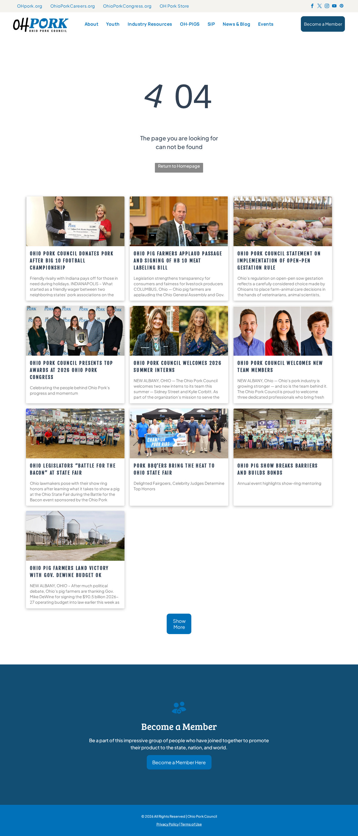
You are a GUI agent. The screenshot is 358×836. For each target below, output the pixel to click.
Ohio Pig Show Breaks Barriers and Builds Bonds (277, 469)
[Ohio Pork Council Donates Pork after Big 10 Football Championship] (75, 221)
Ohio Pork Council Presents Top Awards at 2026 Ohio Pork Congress (71, 370)
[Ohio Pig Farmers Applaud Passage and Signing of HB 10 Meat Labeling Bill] (179, 221)
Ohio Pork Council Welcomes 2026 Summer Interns (178, 366)
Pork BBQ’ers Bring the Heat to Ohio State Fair (174, 469)
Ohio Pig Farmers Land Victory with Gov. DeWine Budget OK (69, 571)
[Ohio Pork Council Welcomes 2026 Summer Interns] (179, 331)
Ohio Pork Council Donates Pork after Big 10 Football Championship (72, 261)
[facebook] (312, 6)
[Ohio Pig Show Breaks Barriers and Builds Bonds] (283, 433)
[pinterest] (341, 6)
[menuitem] (29, 6)
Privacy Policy (167, 824)
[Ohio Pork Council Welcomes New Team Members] (283, 331)
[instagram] (327, 6)
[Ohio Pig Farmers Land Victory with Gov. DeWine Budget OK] (75, 536)
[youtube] (334, 6)
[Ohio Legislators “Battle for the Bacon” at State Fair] (75, 433)
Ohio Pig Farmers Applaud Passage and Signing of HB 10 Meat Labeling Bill (178, 261)
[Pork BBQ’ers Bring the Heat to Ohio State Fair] (179, 433)
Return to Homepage (179, 166)
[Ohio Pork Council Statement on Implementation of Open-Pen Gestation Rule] (283, 221)
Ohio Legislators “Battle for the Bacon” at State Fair (73, 469)
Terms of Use (191, 824)
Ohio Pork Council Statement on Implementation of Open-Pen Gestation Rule (279, 261)
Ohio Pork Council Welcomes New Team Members (280, 366)
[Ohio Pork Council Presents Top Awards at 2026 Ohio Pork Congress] (75, 331)
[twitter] (319, 6)
